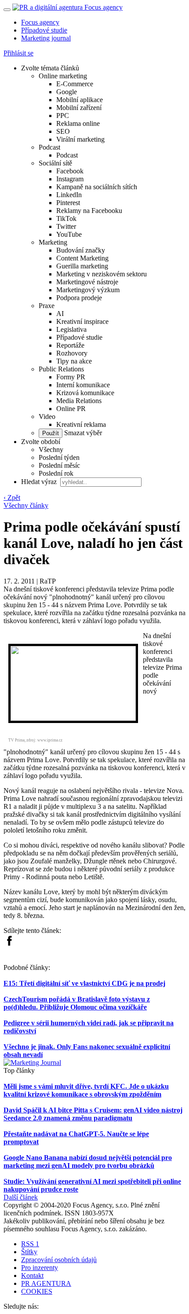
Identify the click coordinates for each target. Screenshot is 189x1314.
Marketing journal (46, 38)
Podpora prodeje (79, 297)
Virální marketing (80, 139)
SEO (63, 131)
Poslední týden (59, 457)
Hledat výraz (39, 481)
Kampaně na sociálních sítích (96, 187)
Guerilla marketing (82, 266)
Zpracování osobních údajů (59, 1259)
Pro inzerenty (39, 1267)
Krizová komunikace (85, 392)
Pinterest (68, 202)
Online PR (71, 408)
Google (66, 91)
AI (60, 313)
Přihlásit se (18, 53)
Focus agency (40, 22)
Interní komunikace (83, 385)
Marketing (53, 242)
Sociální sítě (55, 163)
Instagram (70, 179)
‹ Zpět (12, 497)
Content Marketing (82, 258)
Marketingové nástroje (87, 282)
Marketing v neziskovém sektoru (101, 274)
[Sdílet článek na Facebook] (9, 943)
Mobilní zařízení (79, 107)
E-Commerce (74, 84)
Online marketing (63, 76)
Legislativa (71, 329)
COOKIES (36, 1291)
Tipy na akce (74, 361)
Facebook (70, 171)
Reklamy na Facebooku (89, 210)
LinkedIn (69, 194)
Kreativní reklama (81, 424)
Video (47, 416)
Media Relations (79, 400)
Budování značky (80, 250)
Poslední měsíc (59, 465)
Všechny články (26, 505)
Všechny (51, 449)
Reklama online (78, 123)
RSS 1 (30, 1244)
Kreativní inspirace (82, 321)
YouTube (69, 234)
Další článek (21, 1197)
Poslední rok (56, 473)
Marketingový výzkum (88, 290)
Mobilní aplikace (79, 99)
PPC (62, 115)
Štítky (29, 1251)
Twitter (66, 226)
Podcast (49, 147)
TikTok (66, 218)
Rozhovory (71, 353)
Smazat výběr (82, 433)
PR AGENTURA (46, 1283)
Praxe (47, 305)
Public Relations (61, 369)
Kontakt (32, 1275)
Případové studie (44, 30)
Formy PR (70, 377)
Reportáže (70, 345)
